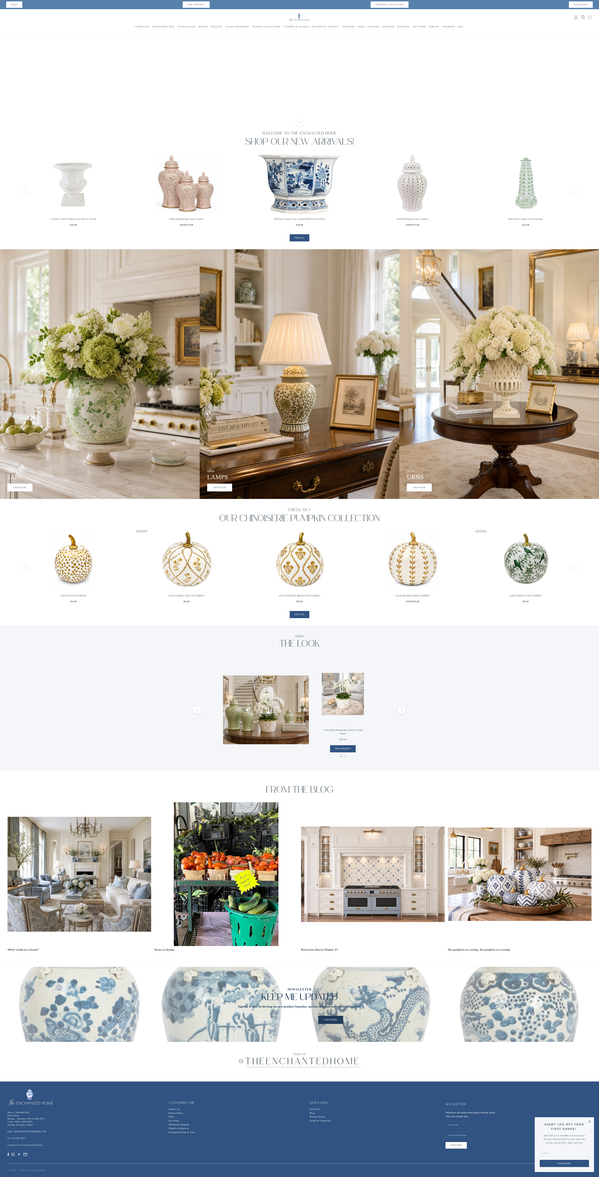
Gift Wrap (419, 26)
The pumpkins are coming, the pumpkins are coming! (479, 949)
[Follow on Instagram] (13, 1154)
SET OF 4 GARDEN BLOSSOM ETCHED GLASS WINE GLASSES (412, 219)
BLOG (14, 4)
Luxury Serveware (237, 26)
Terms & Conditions (320, 1121)
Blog (312, 1113)
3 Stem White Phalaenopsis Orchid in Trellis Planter (343, 732)
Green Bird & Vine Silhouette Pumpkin (299, 596)
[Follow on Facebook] (8, 1154)
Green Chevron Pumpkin (412, 596)
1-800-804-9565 (21, 1112)
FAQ (171, 1117)
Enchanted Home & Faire (182, 1132)
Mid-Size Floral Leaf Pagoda (73, 219)
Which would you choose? (23, 949)
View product (343, 749)
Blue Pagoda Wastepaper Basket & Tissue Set (526, 219)
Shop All (299, 89)
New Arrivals (196, 4)
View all (299, 238)
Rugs (361, 26)
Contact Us (174, 1109)
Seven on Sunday (164, 949)
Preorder (448, 26)
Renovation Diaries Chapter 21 (319, 949)
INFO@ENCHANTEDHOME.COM (30, 1131)
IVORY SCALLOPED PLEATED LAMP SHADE (299, 219)
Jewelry (434, 26)
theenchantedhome (302, 1062)
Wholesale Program (179, 1124)
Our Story (174, 1121)
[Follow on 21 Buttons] (25, 1154)
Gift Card (315, 1109)
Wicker (203, 26)
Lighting (373, 26)
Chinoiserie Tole (163, 26)
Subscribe (564, 1163)
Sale (461, 26)
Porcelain (142, 26)
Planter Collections (266, 26)
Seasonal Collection (389, 4)
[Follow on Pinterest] (19, 1154)
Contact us (12, 1145)
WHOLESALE (581, 4)
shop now (19, 487)
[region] (299, 77)
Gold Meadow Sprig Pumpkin (73, 596)
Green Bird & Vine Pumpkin (186, 596)
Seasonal (403, 26)
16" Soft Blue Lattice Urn (186, 219)
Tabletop (216, 26)
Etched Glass (187, 26)
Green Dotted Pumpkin (525, 596)
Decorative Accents (325, 26)
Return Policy (176, 1113)
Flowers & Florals (296, 26)
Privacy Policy (317, 1117)
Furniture (348, 26)
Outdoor (388, 26)
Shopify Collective (179, 1128)
